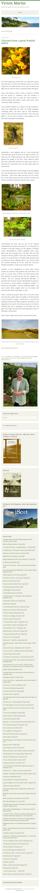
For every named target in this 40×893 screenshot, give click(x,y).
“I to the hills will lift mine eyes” (11, 607)
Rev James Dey (7, 868)
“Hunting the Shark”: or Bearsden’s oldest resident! (17, 596)
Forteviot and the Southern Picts (11, 584)
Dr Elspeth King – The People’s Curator (13, 550)
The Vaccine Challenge (9, 616)
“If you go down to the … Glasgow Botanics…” (15, 547)
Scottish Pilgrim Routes (9, 593)
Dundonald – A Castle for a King (11, 640)
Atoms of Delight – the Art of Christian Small (15, 783)
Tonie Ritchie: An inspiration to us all (13, 657)
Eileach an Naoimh (8, 581)
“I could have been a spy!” (10, 622)
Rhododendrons (5, 359)
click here (14, 425)
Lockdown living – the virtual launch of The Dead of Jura (18, 672)
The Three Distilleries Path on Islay (12, 841)
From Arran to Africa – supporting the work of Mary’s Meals (19, 680)
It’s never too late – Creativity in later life (14, 651)
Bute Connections (8, 728)
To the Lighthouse (8, 731)
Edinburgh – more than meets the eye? (13, 722)
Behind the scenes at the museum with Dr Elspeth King (18, 793)
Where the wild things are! (10, 801)
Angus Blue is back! (8, 677)
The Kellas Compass (8, 833)
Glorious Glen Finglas (9, 850)
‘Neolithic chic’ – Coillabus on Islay (12, 770)
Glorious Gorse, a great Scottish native (18, 41)
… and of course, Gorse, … (10, 871)
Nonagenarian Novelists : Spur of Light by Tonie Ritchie (18, 660)
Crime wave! (6, 859)
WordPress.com (20, 890)
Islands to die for (7, 745)
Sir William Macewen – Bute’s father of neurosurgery (17, 643)
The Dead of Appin (8, 613)
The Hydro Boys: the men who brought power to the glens (19, 697)
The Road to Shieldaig (9, 688)
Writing (17, 356)
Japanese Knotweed (27, 358)
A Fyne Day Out (7, 719)
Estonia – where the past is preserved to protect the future (19, 828)
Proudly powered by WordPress (13, 889)
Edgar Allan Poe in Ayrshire (10, 556)
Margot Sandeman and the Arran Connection (15, 559)
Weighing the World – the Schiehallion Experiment (16, 823)
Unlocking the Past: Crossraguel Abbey (13, 754)
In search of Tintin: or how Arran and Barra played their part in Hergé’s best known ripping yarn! (19, 815)
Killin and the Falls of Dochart (11, 734)
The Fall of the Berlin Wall (10, 725)
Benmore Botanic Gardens (10, 544)
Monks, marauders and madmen (12, 798)
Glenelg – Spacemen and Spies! (11, 865)
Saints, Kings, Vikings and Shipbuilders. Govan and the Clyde (19, 570)
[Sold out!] (12, 497)
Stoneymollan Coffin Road (10, 601)
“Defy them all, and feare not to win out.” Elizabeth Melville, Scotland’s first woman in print (19, 819)
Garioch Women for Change (10, 780)
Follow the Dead (7, 856)
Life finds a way (7, 619)
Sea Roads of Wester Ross (10, 691)
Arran (2, 358)
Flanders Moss (7, 737)
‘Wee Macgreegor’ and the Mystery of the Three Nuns (17, 740)
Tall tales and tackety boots (10, 757)
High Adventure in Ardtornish (11, 631)
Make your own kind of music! (11, 553)
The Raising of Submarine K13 (11, 844)
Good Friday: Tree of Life (10, 748)
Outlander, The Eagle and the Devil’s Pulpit (14, 774)
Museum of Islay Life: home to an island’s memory (16, 708)
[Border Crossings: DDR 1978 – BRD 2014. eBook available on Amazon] (12, 463)
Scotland (8, 356)
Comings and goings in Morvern (11, 634)
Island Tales (6, 604)
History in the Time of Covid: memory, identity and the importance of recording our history (18, 665)
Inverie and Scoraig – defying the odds (13, 648)
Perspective (6, 777)
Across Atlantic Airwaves (9, 625)
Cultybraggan (6, 590)
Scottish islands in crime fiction (11, 575)
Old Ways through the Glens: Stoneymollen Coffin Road (18, 789)
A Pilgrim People (7, 654)
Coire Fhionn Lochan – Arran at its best (13, 853)
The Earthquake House (9, 587)
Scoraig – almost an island (10, 760)
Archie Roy (6, 562)
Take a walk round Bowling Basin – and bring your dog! (18, 809)
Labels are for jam (8, 786)
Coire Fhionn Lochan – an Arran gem (13, 578)
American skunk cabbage (30, 356)
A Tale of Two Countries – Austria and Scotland (16, 565)
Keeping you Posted (8, 763)
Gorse (14, 358)
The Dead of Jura (7, 694)
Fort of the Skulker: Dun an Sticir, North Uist (15, 705)
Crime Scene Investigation (10, 713)
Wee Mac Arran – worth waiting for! (12, 702)
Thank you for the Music (9, 610)
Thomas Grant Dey (8, 847)
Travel (13, 356)
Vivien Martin (13, 3)
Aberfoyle (5, 862)
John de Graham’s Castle (9, 716)
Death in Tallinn (7, 669)
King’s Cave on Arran (8, 637)
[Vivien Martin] (20, 27)
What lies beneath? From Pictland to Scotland (15, 751)
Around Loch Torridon (9, 685)
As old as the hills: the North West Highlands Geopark (17, 766)
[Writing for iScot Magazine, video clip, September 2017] (20, 518)
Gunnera (19, 358)
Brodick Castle (8, 358)
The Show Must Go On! (9, 628)
